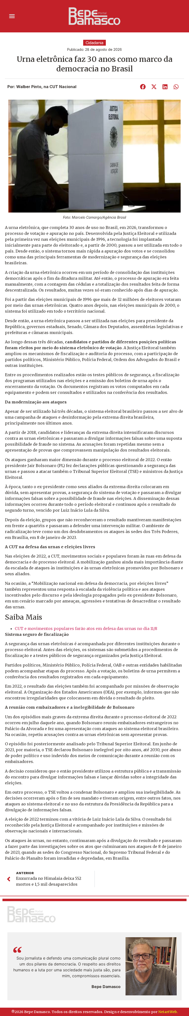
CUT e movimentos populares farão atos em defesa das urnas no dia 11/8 (86, 628)
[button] (12, 16)
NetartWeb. (168, 1012)
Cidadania (94, 42)
